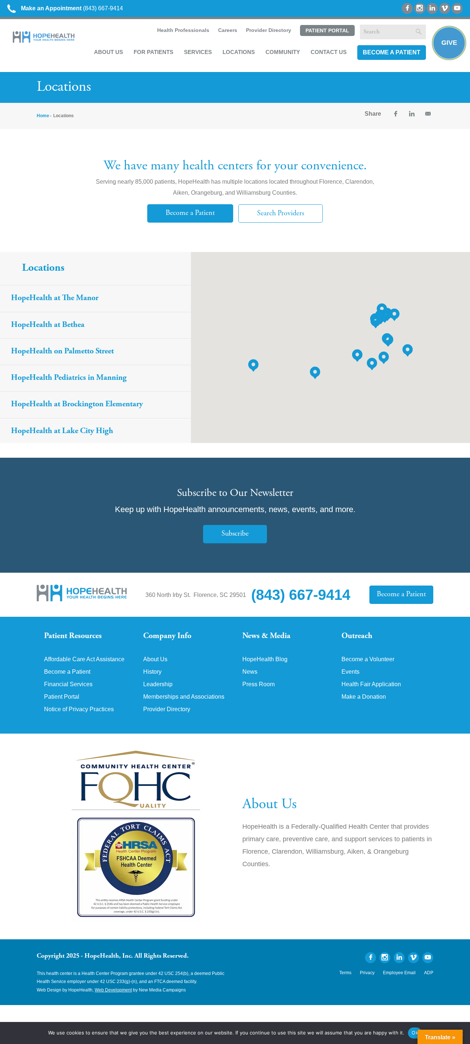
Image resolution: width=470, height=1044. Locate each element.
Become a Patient (391, 52)
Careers (227, 30)
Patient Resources (73, 636)
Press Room (258, 684)
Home (43, 115)
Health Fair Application (371, 684)
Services (198, 52)
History (152, 672)
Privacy (367, 972)
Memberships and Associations (183, 697)
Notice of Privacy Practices (79, 709)
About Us (108, 52)
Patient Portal (327, 30)
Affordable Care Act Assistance (84, 659)
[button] (381, 318)
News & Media (266, 636)
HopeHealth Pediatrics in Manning (69, 378)
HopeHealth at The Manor (54, 298)
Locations (239, 52)
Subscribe (235, 534)
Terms (345, 972)
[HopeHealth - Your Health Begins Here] (44, 41)
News (249, 672)
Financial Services (68, 684)
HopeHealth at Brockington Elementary (77, 404)
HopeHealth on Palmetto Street (62, 352)
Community (282, 52)
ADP (428, 972)
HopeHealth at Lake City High (62, 431)
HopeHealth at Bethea (47, 325)
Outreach (356, 636)
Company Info (167, 636)
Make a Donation (363, 697)
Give (449, 42)
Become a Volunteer (367, 659)
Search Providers (280, 213)
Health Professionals (183, 30)
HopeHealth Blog (265, 659)
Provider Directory (268, 30)
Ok (415, 1033)
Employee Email (399, 972)
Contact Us (329, 52)
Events (350, 672)
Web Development (113, 990)
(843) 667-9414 (72, 8)
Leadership (158, 684)
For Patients (153, 52)
